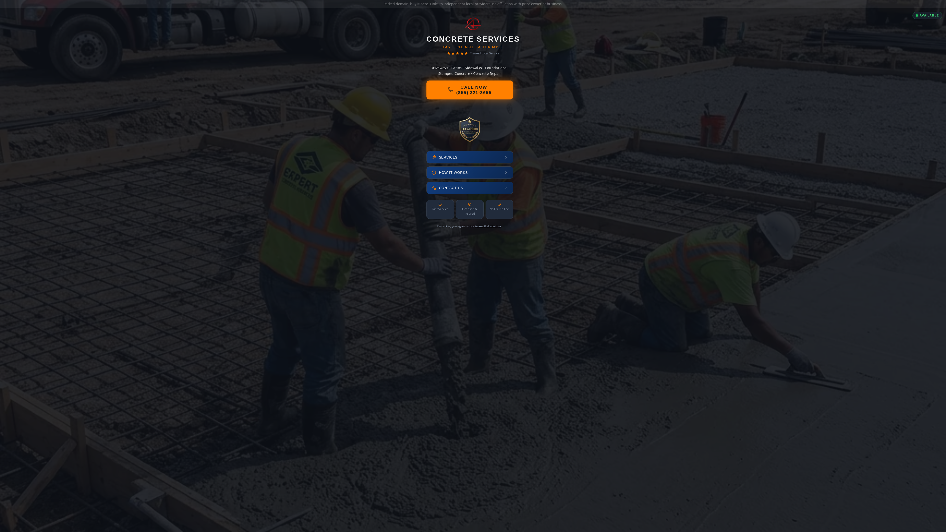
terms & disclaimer (488, 226)
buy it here (419, 3)
